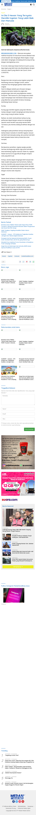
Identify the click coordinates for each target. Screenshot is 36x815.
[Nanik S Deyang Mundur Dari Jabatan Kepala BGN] (7, 545)
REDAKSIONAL (22, 806)
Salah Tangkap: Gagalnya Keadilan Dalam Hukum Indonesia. (15, 231)
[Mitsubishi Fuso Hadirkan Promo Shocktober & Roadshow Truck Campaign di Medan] (9, 310)
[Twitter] (16, 801)
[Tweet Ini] (23, 262)
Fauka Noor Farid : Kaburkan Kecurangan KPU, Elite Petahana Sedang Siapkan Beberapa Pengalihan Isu (19, 761)
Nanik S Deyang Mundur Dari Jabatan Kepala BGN (22, 544)
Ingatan (10, 256)
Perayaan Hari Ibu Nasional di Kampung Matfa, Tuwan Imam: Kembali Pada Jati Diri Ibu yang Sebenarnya (16, 239)
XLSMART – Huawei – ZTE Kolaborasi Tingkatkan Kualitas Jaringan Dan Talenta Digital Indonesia (17, 235)
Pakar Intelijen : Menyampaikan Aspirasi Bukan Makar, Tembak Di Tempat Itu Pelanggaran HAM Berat (18, 767)
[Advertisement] (18, 629)
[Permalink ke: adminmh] (2, 24)
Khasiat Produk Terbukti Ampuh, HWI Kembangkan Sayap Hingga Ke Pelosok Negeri (19, 784)
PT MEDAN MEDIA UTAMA (9, 806)
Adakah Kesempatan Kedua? (13, 773)
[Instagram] (19, 801)
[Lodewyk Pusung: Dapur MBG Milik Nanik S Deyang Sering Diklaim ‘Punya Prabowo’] (18, 517)
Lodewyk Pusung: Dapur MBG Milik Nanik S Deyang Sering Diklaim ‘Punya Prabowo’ (17, 530)
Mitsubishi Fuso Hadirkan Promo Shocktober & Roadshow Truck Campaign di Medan (17, 242)
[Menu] (2, 4)
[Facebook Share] (20, 262)
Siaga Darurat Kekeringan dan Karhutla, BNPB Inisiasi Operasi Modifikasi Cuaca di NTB (16, 246)
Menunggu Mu (9, 778)
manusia (16, 256)
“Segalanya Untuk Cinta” (12, 755)
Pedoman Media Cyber (24, 808)
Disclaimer (30, 806)
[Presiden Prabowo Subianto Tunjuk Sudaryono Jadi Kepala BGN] (7, 537)
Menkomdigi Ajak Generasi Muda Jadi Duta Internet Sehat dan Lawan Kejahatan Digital (22, 552)
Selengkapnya (17, 567)
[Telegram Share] (30, 262)
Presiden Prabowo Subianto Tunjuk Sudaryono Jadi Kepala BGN (22, 536)
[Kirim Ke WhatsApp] (33, 262)
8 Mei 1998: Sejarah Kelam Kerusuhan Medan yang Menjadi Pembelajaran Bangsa (22, 560)
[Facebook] (13, 801)
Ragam (3, 12)
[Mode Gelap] (31, 4)
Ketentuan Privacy (11, 808)
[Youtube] (23, 801)
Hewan (4, 256)
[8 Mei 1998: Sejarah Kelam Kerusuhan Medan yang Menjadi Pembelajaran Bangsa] (7, 560)
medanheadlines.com (27, 256)
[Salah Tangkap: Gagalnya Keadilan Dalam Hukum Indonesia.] (27, 274)
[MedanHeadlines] (8, 4)
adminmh (7, 23)
